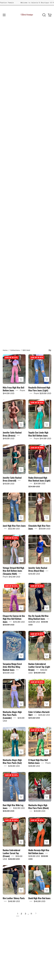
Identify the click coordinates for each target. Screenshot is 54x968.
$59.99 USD (44, 528)
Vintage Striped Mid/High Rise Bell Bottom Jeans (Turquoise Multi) (13, 570)
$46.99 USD (39, 901)
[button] (44, 15)
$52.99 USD (14, 528)
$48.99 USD (14, 901)
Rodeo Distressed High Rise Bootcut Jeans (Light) (39, 479)
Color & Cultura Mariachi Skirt (39, 713)
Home (5, 350)
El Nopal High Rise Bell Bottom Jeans (38, 761)
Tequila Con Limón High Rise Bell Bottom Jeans (38, 434)
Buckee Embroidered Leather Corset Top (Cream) (11, 853)
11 (31, 913)
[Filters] (50, 350)
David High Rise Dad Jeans (39, 898)
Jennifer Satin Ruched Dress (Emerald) (12, 479)
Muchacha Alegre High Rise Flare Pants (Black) (38, 806)
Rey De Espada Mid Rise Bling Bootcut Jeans (38, 617)
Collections (15, 350)
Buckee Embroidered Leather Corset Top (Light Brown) (39, 666)
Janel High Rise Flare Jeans (14, 525)
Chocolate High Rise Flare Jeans (39, 527)
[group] (27, 2)
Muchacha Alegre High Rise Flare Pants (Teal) (12, 761)
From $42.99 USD (11, 576)
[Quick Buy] (21, 379)
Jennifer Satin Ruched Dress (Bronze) (12, 434)
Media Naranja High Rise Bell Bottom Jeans (38, 851)
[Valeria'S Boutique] (27, 15)
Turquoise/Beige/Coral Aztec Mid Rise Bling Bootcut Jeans (12, 666)
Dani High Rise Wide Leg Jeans (13, 806)
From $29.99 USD (42, 393)
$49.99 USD (8, 438)
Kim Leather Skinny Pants (14, 898)
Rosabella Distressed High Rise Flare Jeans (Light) (39, 389)
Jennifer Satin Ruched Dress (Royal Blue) (37, 569)
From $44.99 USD (42, 438)
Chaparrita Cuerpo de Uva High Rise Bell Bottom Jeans (14, 618)
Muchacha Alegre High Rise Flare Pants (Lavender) (12, 714)
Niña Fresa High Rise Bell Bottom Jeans (13, 389)
